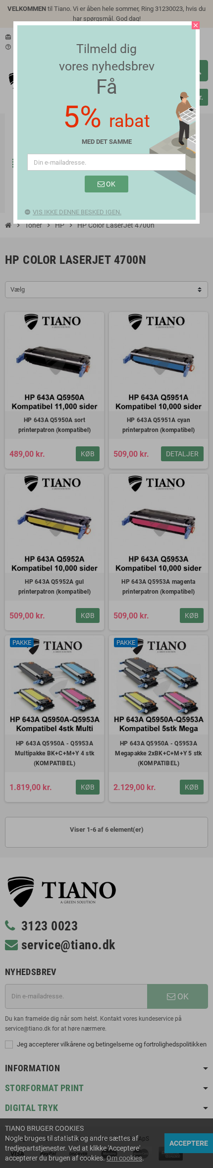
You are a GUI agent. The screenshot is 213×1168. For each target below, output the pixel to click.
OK (110, 184)
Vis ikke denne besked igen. (77, 212)
